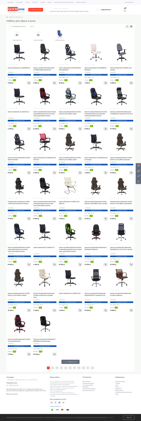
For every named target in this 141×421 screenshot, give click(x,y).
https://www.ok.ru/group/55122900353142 (55, 402)
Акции (49, 2)
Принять (129, 417)
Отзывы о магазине (120, 381)
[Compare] (29, 50)
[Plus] (78, 315)
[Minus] (63, 315)
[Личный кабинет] (138, 181)
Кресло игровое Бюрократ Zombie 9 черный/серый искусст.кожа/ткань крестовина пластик (44, 203)
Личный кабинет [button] (129, 2)
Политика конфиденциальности (64, 2)
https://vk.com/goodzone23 (51, 402)
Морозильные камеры (88, 383)
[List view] (127, 26)
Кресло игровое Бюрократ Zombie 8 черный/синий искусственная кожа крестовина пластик (96, 113)
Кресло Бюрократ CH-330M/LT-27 (18, 111)
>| (92, 368)
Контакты (35, 2)
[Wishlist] (29, 47)
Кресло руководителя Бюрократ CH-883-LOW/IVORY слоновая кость (43, 295)
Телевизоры (86, 386)
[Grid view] (131, 26)
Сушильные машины (88, 385)
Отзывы (42, 2)
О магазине (19, 2)
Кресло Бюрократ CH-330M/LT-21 (44, 247)
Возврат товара (119, 390)
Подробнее (110, 417)
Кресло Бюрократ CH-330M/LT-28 (69, 293)
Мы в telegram (81, 2)
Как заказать (118, 388)
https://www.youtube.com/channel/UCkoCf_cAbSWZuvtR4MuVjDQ (59, 402)
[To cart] (29, 83)
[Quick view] (29, 44)
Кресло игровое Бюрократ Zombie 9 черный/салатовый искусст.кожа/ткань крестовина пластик (70, 249)
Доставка (10, 2)
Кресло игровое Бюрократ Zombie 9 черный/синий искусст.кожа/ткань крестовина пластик (19, 249)
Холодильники (86, 381)
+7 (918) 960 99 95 (105, 9)
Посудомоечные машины (89, 388)
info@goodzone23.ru (55, 406)
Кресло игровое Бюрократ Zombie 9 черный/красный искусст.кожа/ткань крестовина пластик (44, 113)
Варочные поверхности (89, 390)
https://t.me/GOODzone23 (63, 402)
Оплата (27, 2)
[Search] (52, 8)
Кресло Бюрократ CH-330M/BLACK (19, 67)
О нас (116, 385)
